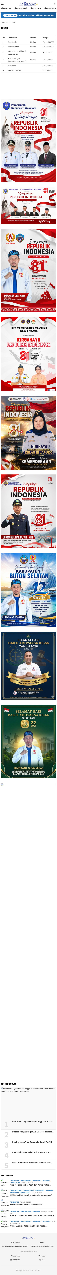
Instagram (16, 1260)
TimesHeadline (25, 1180)
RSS (43, 1260)
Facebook (16, 1256)
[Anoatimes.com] (28, 3)
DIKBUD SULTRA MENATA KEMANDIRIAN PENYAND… (33, 1215)
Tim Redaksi (14, 1242)
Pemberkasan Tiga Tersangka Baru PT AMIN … (32, 1143)
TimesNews (46, 1180)
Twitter (43, 1256)
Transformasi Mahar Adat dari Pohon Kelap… (30, 1185)
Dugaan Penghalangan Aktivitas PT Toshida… (33, 1132)
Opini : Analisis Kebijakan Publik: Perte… (28, 1226)
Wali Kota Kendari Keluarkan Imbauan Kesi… (32, 1162)
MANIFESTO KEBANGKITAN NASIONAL (27, 1204)
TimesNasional (16, 1191)
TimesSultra (15, 1183)
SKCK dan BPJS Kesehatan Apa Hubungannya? (31, 1195)
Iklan (42, 1242)
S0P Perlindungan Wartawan (14, 1246)
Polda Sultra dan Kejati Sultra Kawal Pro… (31, 1152)
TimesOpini (14, 1180)
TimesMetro (36, 1180)
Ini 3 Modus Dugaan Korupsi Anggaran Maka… (32, 1121)
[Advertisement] (28, 1044)
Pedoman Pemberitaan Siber (42, 1246)
